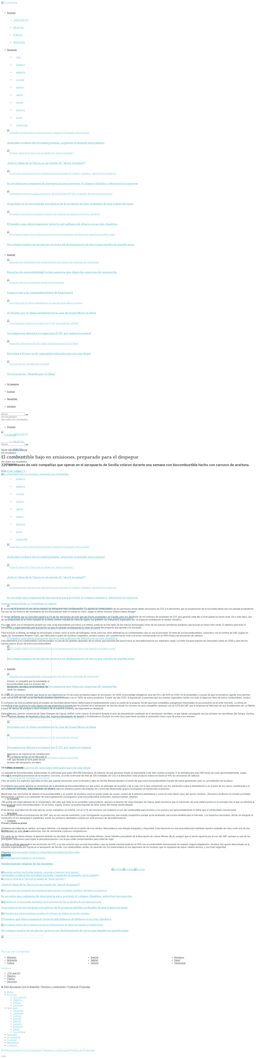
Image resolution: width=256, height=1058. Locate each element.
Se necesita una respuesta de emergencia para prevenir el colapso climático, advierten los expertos (72, 183)
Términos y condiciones (53, 986)
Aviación (16, 852)
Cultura (20, 80)
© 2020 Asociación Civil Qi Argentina (20, 986)
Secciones (12, 50)
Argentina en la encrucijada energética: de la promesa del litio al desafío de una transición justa (70, 203)
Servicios (19, 42)
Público (18, 35)
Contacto (11, 406)
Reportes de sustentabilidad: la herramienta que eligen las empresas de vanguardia (62, 272)
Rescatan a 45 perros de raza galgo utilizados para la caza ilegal (49, 353)
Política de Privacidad (78, 986)
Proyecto (11, 13)
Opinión (19, 103)
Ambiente (20, 72)
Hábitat (19, 95)
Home (4, 449)
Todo (18, 57)
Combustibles (45, 852)
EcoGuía (11, 391)
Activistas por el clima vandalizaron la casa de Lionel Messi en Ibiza (51, 313)
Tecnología (21, 125)
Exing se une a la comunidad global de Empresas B (40, 292)
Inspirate (11, 255)
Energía (20, 87)
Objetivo (18, 27)
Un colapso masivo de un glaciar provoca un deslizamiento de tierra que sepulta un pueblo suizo (70, 244)
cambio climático (29, 852)
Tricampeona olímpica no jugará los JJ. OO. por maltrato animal (49, 333)
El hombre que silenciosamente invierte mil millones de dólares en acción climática (62, 224)
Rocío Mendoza (16, 471)
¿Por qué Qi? (20, 20)
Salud (19, 118)
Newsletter (12, 399)
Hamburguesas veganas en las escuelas (27, 863)
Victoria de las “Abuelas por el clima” (31, 374)
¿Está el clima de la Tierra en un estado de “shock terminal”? (46, 163)
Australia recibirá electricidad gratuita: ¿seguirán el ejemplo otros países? (56, 142)
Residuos (20, 110)
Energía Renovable (70, 852)
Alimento (20, 65)
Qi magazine (13, 384)
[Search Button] (26, 414)
